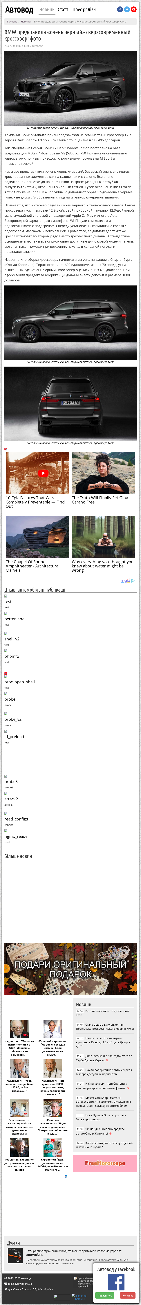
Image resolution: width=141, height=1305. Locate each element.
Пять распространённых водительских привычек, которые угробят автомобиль (73, 1253)
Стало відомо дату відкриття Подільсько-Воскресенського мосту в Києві (105, 1026)
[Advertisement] (70, 900)
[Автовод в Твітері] (127, 9)
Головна (12, 21)
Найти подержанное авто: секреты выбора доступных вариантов (104, 1072)
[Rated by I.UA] (62, 1297)
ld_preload (14, 736)
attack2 (11, 799)
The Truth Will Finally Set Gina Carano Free (100, 500)
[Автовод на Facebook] (120, 9)
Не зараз (127, 1295)
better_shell (15, 619)
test (8, 601)
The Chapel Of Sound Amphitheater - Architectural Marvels (32, 566)
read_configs (16, 819)
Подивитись (105, 1295)
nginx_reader (16, 836)
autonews (38, 46)
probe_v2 (13, 719)
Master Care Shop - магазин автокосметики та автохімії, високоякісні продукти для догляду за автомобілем (103, 1101)
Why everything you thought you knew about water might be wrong (103, 566)
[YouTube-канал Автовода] (134, 9)
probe (9, 699)
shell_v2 (12, 639)
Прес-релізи (84, 9)
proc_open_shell (19, 682)
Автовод (19, 9)
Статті (64, 9)
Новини (47, 9)
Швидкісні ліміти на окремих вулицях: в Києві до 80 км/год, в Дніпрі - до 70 (103, 1042)
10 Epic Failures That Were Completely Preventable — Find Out (35, 502)
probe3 (11, 781)
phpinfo (11, 656)
